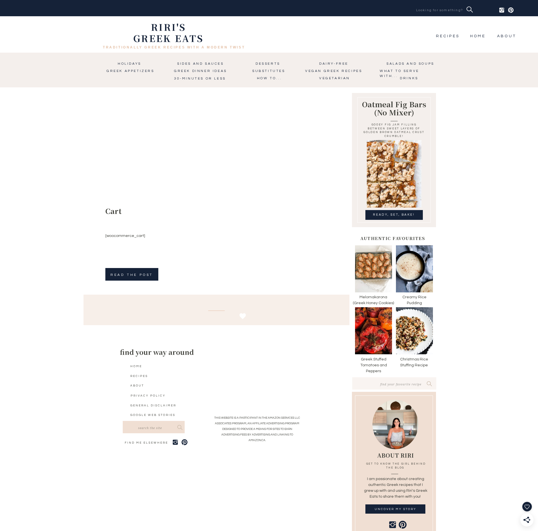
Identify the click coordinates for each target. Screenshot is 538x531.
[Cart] (152, 155)
